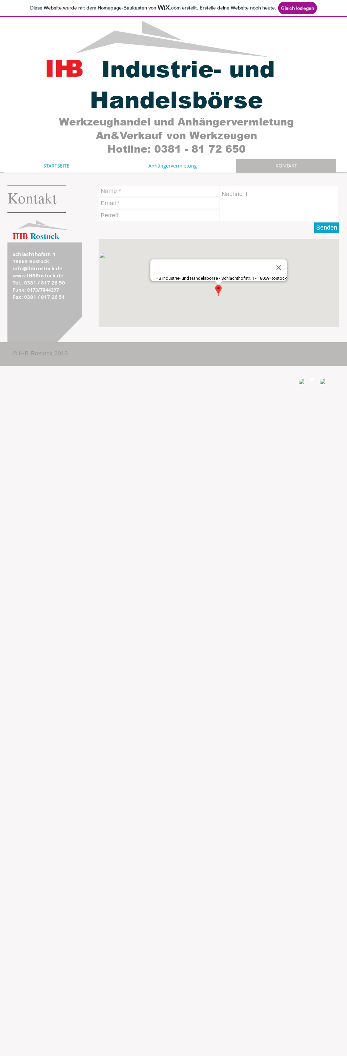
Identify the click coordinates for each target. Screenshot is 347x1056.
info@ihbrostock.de (37, 268)
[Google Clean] (322, 381)
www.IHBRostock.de (38, 275)
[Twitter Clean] (312, 379)
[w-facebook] (301, 381)
